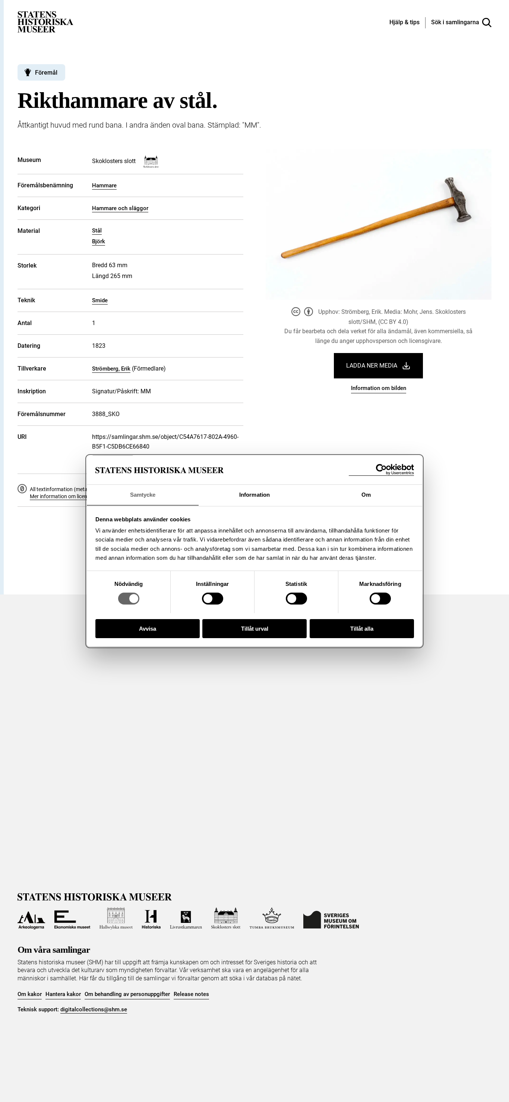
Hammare (104, 185)
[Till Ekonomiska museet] (72, 918)
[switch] (212, 599)
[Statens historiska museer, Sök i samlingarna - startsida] (45, 21)
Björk (98, 241)
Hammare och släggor (120, 208)
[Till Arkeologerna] (31, 918)
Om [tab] (366, 494)
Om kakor (30, 994)
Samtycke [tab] (143, 494)
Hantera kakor (63, 994)
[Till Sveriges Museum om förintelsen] (331, 918)
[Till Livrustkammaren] (186, 918)
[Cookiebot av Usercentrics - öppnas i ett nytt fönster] (381, 469)
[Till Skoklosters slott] (225, 918)
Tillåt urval (254, 628)
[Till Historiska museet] (151, 918)
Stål (97, 230)
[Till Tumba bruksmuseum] (272, 918)
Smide (100, 300)
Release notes (191, 994)
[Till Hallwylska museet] (116, 918)
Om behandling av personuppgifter (127, 994)
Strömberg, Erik (111, 368)
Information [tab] (254, 494)
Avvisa (147, 628)
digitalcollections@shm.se (93, 1009)
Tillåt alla (361, 628)
